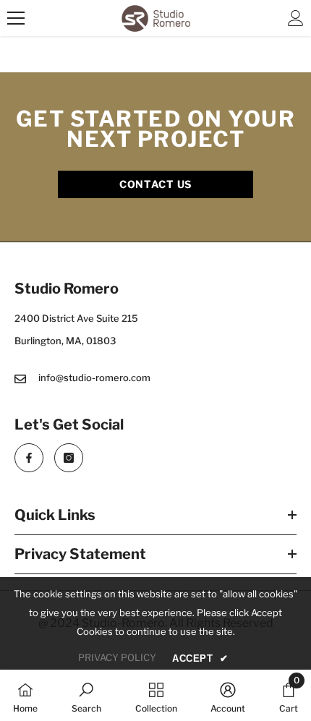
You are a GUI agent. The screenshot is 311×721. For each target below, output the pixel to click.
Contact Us (155, 184)
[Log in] (296, 18)
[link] (86, 695)
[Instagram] (68, 457)
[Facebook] (28, 457)
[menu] (16, 18)
